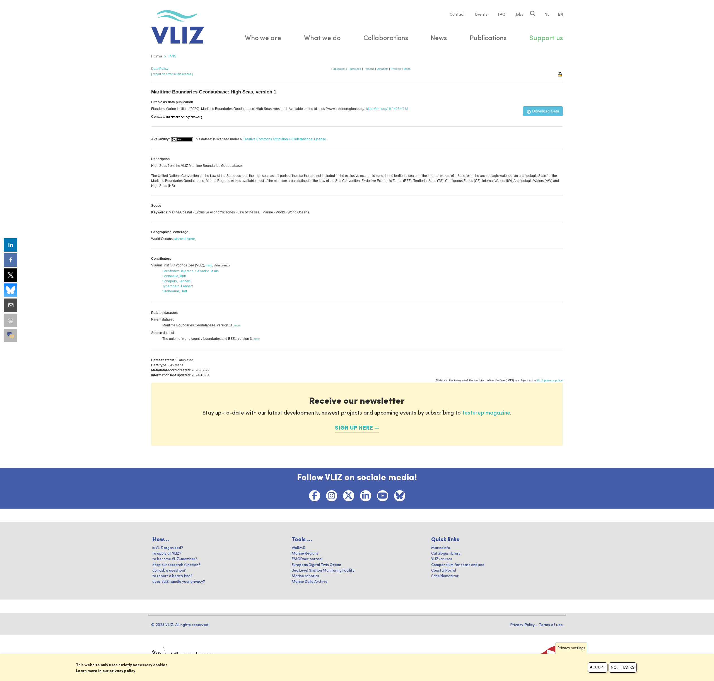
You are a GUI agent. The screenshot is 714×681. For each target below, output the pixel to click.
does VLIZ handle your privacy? (178, 582)
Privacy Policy (522, 625)
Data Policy (159, 69)
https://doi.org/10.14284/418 (387, 109)
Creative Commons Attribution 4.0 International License (284, 139)
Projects (396, 68)
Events (481, 14)
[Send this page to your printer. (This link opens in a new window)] (10, 320)
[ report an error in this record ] (172, 74)
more (209, 265)
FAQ (501, 14)
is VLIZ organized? (167, 548)
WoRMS (298, 548)
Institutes (355, 68)
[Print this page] (560, 73)
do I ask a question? (169, 570)
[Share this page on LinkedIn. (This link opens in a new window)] (10, 245)
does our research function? (176, 565)
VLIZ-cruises (441, 559)
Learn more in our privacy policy (105, 671)
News (439, 38)
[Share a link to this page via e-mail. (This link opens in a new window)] (10, 305)
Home (156, 56)
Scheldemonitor (445, 576)
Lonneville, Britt (174, 276)
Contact (457, 14)
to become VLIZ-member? (174, 559)
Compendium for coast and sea (457, 565)
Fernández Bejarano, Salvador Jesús (190, 271)
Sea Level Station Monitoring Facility (323, 570)
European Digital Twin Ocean (316, 565)
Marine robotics (305, 576)
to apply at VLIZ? (166, 553)
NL (546, 14)
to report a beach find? (172, 576)
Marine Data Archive (309, 582)
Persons (369, 68)
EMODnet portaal (307, 559)
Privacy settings (571, 648)
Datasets (382, 68)
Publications (339, 68)
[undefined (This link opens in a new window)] (10, 335)
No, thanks (623, 667)
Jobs (519, 14)
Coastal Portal (443, 570)
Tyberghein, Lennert (177, 286)
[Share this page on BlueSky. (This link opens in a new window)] (10, 290)
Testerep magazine (486, 413)
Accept (597, 667)
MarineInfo (440, 548)
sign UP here (354, 428)
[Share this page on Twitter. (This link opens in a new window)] (10, 275)
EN (560, 14)
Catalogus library (445, 553)
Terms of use (551, 625)
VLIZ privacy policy (550, 380)
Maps (407, 68)
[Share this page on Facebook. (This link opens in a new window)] (10, 260)
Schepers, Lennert (176, 281)
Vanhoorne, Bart (174, 291)
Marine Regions (185, 238)
